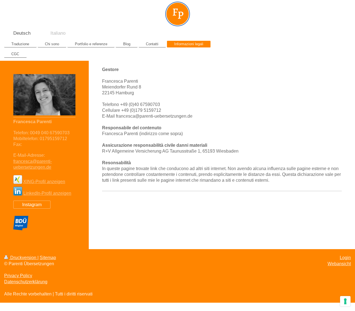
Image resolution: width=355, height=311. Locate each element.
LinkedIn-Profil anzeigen (47, 193)
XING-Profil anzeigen (44, 181)
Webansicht (339, 263)
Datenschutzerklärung (25, 281)
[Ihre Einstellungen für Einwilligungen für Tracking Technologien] (345, 301)
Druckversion (23, 257)
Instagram (32, 204)
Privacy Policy (18, 275)
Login (345, 257)
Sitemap (48, 257)
